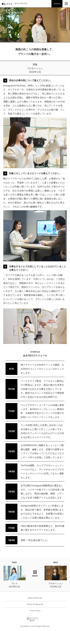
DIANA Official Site (35, 598)
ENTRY (57, 3)
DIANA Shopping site (35, 604)
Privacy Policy (35, 611)
